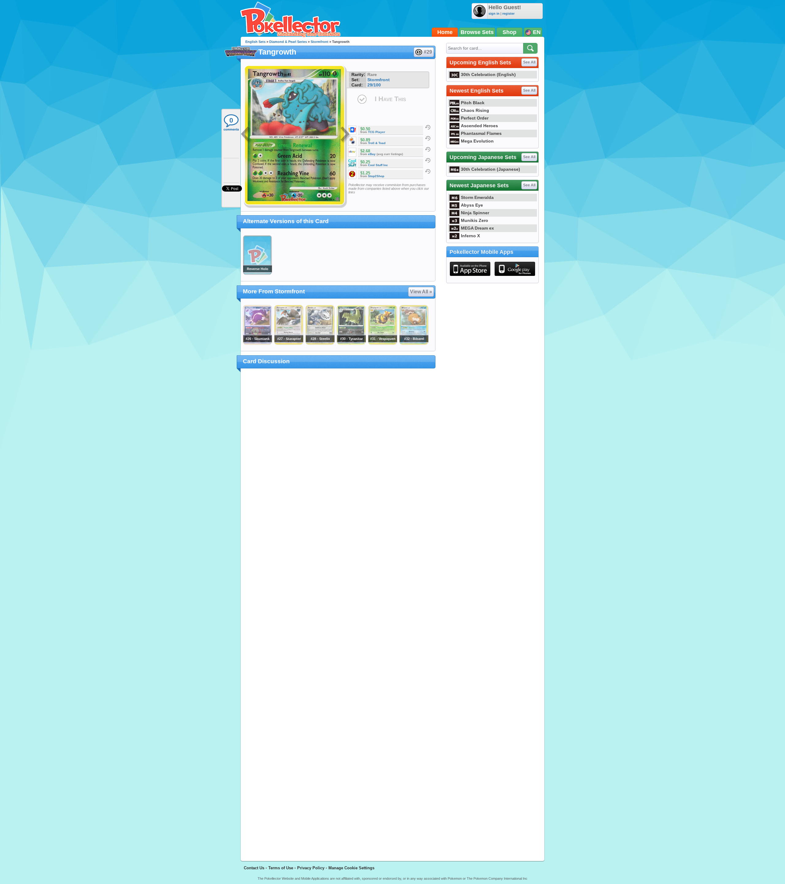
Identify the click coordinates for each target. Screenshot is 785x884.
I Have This (390, 99)
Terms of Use (280, 868)
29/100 (374, 84)
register (508, 13)
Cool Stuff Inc (378, 165)
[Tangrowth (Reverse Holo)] (257, 273)
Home (445, 32)
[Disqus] (338, 611)
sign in (494, 13)
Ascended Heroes (479, 125)
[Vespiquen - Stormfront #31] (382, 343)
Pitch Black (472, 102)
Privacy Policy (310, 868)
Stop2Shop (376, 176)
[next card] (345, 135)
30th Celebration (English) (488, 74)
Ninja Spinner (475, 212)
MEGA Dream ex (477, 228)
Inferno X (470, 235)
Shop (509, 32)
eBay (372, 154)
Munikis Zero (474, 220)
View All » (421, 291)
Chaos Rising (475, 110)
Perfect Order (474, 118)
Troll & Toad (376, 143)
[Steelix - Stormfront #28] (320, 343)
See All (529, 62)
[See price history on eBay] (427, 149)
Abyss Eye (472, 205)
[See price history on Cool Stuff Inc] (427, 160)
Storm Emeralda (477, 197)
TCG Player (376, 132)
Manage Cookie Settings (351, 868)
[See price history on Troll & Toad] (427, 138)
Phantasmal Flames (481, 133)
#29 (428, 52)
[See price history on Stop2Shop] (427, 171)
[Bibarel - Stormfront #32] (413, 343)
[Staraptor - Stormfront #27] (288, 343)
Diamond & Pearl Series (288, 42)
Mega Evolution (477, 141)
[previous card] (246, 135)
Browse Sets (477, 32)
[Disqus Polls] (338, 453)
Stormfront (319, 42)
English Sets (255, 42)
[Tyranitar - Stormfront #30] (351, 343)
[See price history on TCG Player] (427, 127)
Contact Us (254, 868)
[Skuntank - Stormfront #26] (257, 343)
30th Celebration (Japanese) (490, 169)
